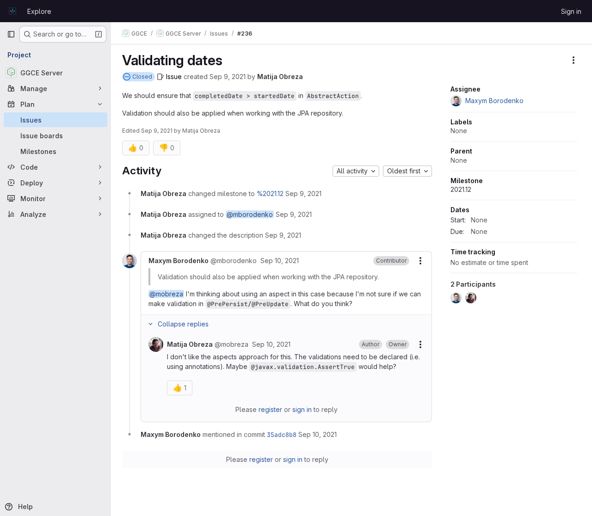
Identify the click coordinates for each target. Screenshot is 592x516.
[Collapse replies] (150, 324)
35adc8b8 (281, 434)
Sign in (571, 11)
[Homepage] (12, 11)
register (270, 409)
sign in (302, 409)
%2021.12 (270, 193)
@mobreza (166, 294)
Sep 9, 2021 (228, 76)
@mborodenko (250, 214)
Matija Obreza (280, 76)
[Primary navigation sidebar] (11, 34)
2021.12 (460, 189)
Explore (39, 11)
